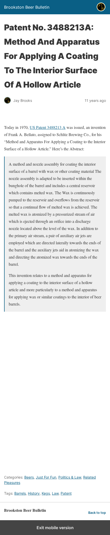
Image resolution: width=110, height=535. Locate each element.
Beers (29, 477)
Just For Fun (46, 477)
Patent (66, 493)
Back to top (97, 513)
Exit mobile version (55, 527)
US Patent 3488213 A (47, 127)
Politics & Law (69, 477)
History (34, 493)
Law (55, 493)
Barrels (20, 493)
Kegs (46, 493)
